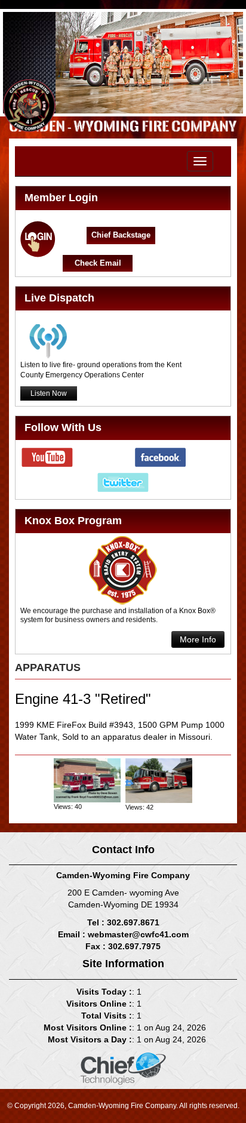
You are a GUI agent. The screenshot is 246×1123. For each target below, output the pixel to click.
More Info (198, 639)
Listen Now (48, 393)
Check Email (98, 263)
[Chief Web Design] (123, 1067)
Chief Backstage (120, 234)
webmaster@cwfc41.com (138, 934)
